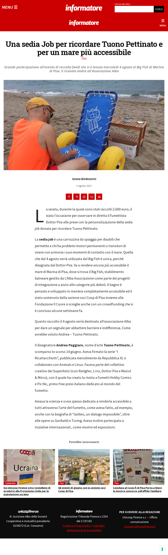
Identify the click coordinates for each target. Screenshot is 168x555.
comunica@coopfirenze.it (140, 526)
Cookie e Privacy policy (77, 525)
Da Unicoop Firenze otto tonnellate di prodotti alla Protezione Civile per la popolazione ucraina (27, 491)
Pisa (84, 58)
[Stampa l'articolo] (99, 196)
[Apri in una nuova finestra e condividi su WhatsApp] (84, 196)
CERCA (159, 9)
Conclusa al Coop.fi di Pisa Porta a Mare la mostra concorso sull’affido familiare (137, 489)
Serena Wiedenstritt (84, 178)
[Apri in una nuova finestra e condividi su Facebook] (69, 196)
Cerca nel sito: (122, 4)
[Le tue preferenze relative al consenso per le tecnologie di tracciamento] (162, 549)
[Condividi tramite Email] (91, 196)
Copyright (99, 525)
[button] (10, 7)
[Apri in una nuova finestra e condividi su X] (76, 196)
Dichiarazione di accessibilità (84, 530)
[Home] (84, 7)
